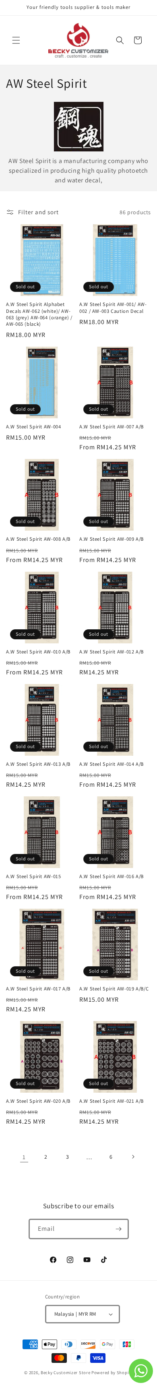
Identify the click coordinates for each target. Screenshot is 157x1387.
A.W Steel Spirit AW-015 (33, 876)
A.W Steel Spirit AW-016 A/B (111, 876)
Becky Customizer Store (65, 1372)
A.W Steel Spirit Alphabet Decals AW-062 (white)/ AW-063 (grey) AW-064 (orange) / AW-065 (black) (39, 314)
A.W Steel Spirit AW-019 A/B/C (114, 989)
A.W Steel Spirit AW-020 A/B (38, 1101)
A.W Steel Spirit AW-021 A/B (111, 1101)
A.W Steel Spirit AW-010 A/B (38, 652)
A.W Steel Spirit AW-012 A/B (111, 652)
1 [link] (24, 1157)
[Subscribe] (119, 1229)
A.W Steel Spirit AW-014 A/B (111, 764)
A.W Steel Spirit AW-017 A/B (38, 989)
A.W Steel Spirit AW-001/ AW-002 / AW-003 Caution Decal (113, 307)
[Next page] (133, 1157)
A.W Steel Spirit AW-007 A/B (111, 427)
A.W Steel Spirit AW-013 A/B (38, 764)
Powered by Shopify (112, 1372)
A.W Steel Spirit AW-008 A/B (38, 539)
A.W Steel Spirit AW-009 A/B (111, 539)
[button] (16, 40)
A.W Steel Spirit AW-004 (33, 427)
